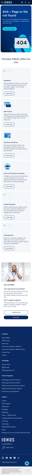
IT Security (5, 421)
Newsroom (5, 343)
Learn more (9, 93)
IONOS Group (6, 341)
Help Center (5, 406)
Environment (9, 447)
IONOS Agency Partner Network (11, 383)
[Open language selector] (22, 2)
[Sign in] (29, 2)
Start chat (16, 317)
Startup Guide (6, 364)
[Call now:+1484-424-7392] (26, 2)
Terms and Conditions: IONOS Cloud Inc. (13, 349)
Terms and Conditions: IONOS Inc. (12, 346)
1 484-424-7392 (16, 312)
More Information (5, 473)
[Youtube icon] (11, 458)
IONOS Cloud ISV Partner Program (12, 388)
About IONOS (6, 338)
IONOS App (5, 412)
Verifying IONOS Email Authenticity (12, 418)
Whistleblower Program (9, 427)
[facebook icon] (7, 458)
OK (28, 470)
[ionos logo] (8, 2)
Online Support (6, 403)
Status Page (5, 424)
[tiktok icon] (18, 458)
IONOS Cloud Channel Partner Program (13, 385)
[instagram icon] (3, 458)
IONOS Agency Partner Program (11, 380)
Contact (4, 401)
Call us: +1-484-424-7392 (9, 415)
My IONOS (5, 409)
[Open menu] (2, 2)
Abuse (4, 430)
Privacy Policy (6, 352)
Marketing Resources (8, 370)
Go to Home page (10, 29)
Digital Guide (5, 367)
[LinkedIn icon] (15, 458)
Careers (4, 355)
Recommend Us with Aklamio (10, 391)
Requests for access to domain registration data (16, 432)
